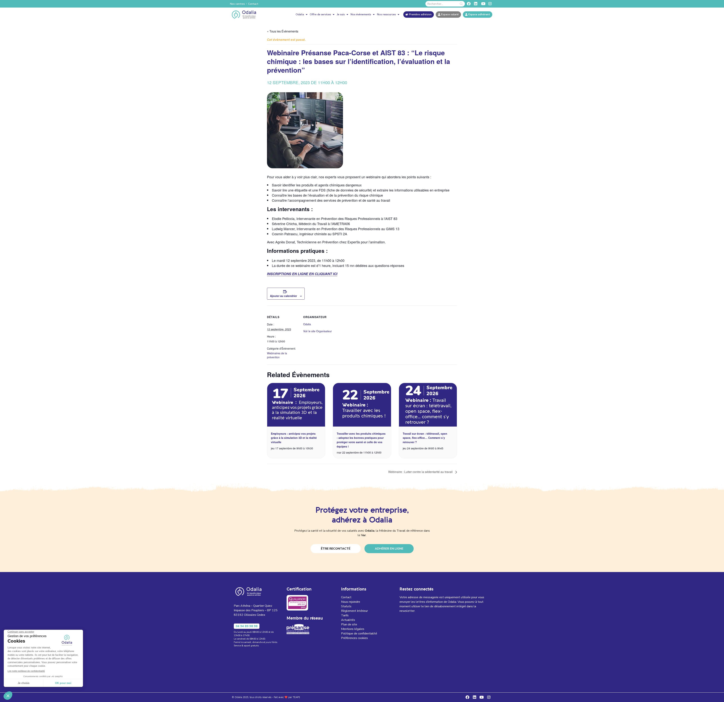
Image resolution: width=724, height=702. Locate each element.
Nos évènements (360, 14)
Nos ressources (386, 14)
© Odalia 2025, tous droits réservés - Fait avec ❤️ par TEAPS (266, 697)
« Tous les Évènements (282, 31)
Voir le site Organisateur (317, 331)
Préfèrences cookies (354, 638)
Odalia (300, 14)
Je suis (341, 14)
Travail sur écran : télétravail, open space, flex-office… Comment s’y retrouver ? (425, 438)
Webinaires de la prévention (277, 355)
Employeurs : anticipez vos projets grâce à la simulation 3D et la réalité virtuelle (294, 438)
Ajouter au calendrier (283, 296)
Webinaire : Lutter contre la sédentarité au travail (420, 472)
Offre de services (320, 14)
